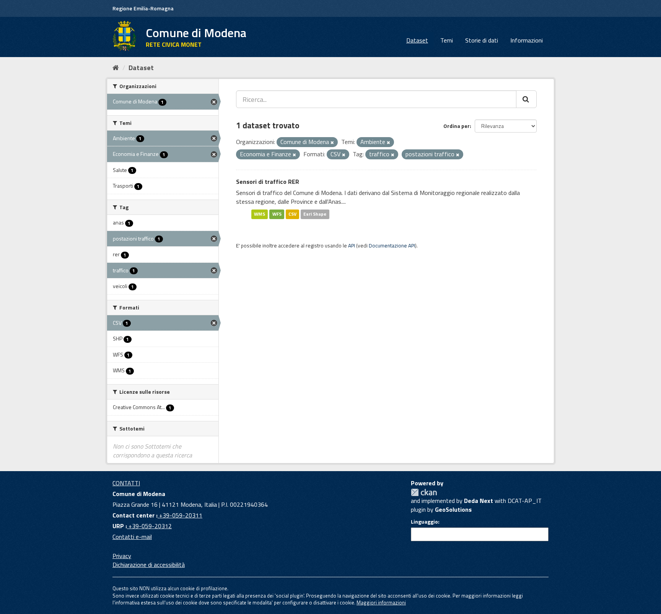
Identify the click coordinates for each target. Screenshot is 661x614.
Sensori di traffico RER (267, 181)
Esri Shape (314, 214)
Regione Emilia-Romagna (143, 8)
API (351, 245)
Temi (446, 40)
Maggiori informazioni (381, 602)
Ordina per (456, 126)
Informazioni (526, 40)
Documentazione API (392, 245)
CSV (292, 214)
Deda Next (478, 500)
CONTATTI (126, 483)
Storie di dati (481, 40)
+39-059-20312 (149, 525)
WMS (259, 214)
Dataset (417, 40)
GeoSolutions (453, 509)
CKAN (424, 492)
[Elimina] (332, 142)
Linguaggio (424, 522)
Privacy (121, 555)
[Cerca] (526, 99)
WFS (277, 214)
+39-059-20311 (180, 515)
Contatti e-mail (132, 536)
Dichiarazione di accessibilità (148, 564)
